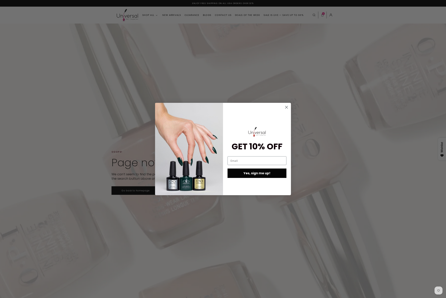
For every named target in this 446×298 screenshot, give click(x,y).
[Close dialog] (286, 107)
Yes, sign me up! (257, 173)
